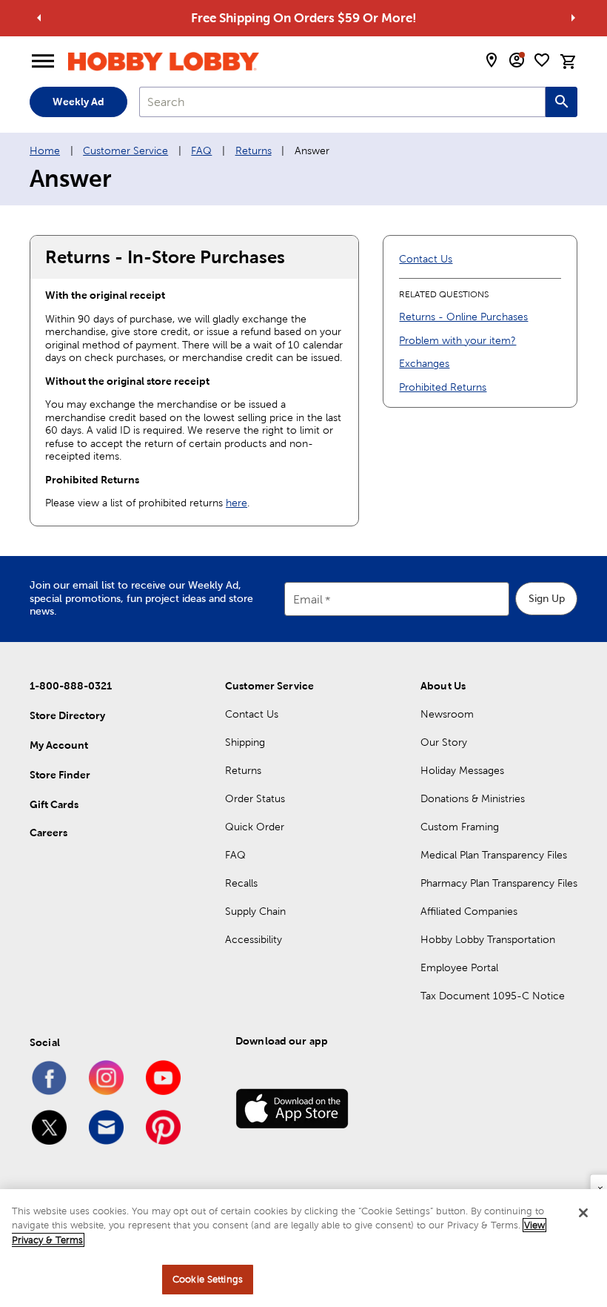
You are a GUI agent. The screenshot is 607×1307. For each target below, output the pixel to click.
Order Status (255, 798)
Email (308, 599)
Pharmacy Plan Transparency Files (498, 883)
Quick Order (254, 827)
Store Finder (60, 775)
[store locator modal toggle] (491, 60)
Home (45, 150)
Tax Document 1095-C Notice (492, 996)
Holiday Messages (462, 770)
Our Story (443, 742)
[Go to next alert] (573, 18)
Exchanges (424, 363)
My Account (59, 745)
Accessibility (253, 939)
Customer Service (125, 150)
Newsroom (447, 714)
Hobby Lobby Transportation (487, 939)
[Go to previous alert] (39, 18)
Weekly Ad (78, 101)
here (236, 503)
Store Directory (67, 715)
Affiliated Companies (468, 911)
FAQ (201, 150)
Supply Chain (255, 911)
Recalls (241, 883)
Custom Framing (459, 827)
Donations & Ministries (472, 798)
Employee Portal (459, 967)
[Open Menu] (43, 61)
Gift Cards (54, 804)
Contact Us (425, 259)
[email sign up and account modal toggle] (516, 60)
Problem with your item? (457, 340)
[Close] (583, 1213)
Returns (253, 150)
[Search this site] (561, 102)
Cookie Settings (207, 1279)
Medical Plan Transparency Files (493, 855)
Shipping (245, 742)
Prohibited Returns (442, 387)
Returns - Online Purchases (463, 316)
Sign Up (547, 598)
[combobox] (342, 102)
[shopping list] (541, 60)
